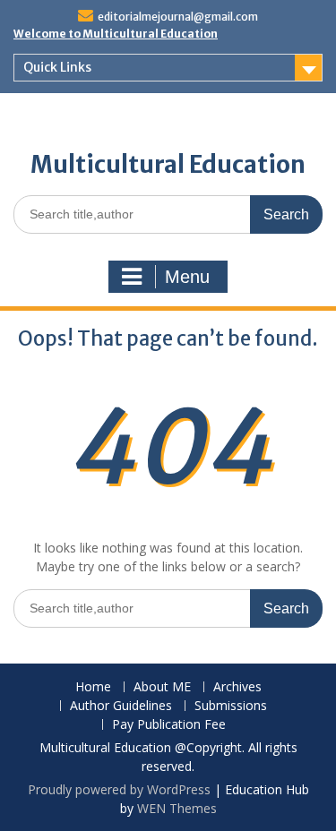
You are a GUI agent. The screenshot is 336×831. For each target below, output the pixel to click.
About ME (162, 687)
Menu (187, 277)
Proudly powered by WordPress (119, 789)
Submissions (230, 706)
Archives (237, 687)
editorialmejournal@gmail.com (178, 16)
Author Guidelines (121, 706)
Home (93, 687)
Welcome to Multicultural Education (115, 33)
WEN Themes (177, 808)
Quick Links (57, 67)
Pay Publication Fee (169, 725)
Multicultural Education (168, 164)
